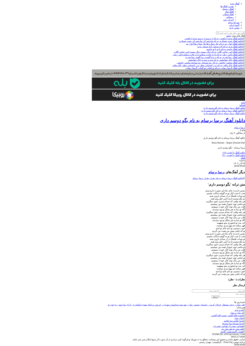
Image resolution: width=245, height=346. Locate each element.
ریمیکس (230, 17)
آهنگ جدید (234, 3)
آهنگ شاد (229, 11)
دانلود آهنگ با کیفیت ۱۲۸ (233, 152)
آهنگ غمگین (228, 14)
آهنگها (242, 105)
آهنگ (243, 158)
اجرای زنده (228, 20)
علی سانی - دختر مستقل (233, 305)
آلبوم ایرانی (234, 25)
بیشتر (228, 36)
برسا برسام (239, 127)
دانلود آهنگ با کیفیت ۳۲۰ (233, 155)
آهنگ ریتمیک (228, 9)
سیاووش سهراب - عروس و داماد (163, 305)
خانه (243, 102)
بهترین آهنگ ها (227, 6)
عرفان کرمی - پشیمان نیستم (207, 305)
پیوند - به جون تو (115, 305)
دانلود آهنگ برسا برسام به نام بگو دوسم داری (224, 108)
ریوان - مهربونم (186, 305)
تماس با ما (234, 28)
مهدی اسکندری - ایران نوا (135, 305)
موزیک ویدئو (233, 22)
